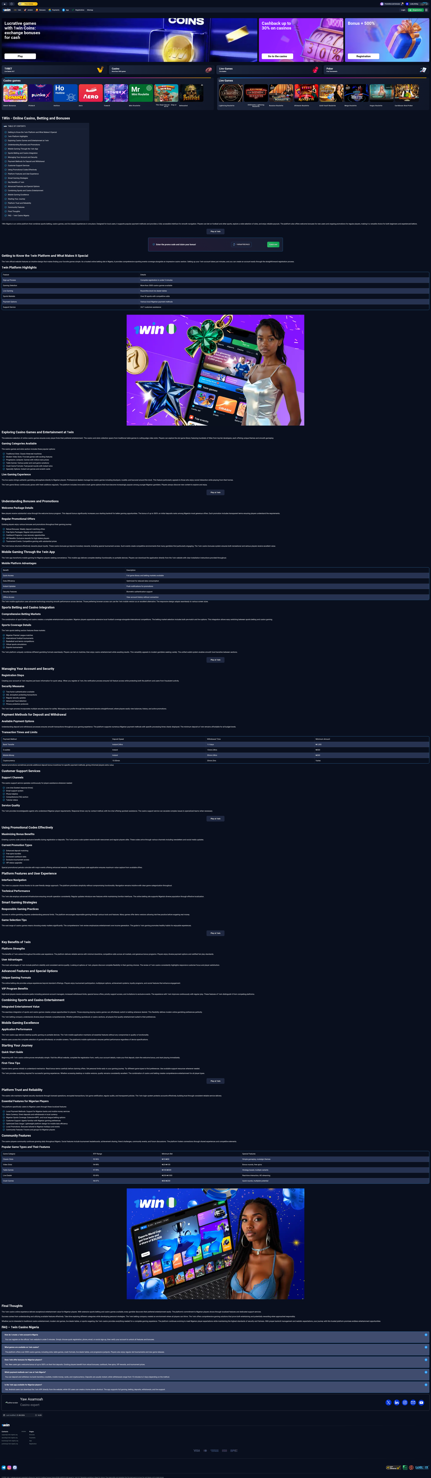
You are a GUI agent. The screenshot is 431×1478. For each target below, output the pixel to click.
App (67, 10)
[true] (5, 4)
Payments (55, 10)
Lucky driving (414, 4)
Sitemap (90, 10)
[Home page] (6, 10)
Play (20, 56)
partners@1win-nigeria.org (10, 1444)
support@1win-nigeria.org (10, 1435)
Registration (79, 10)
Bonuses (42, 10)
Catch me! (273, 244)
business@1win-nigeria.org (10, 1441)
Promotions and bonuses (392, 4)
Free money (29, 4)
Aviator (30, 10)
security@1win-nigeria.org (10, 1438)
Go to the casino (277, 56)
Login (403, 10)
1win (19, 10)
